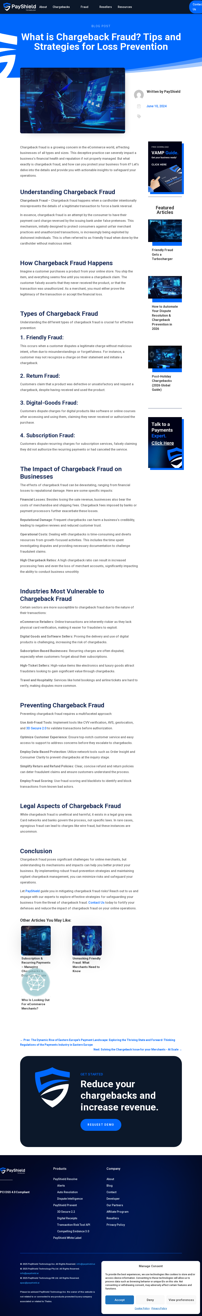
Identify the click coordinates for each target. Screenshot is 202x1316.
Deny (150, 1300)
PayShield (32, 891)
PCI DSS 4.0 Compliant (15, 1192)
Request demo (101, 1124)
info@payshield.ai (86, 1264)
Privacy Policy (159, 1308)
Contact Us (96, 902)
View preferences (181, 1300)
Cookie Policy (142, 1308)
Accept (120, 1300)
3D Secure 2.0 (36, 728)
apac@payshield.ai (29, 1283)
